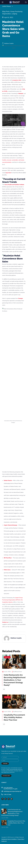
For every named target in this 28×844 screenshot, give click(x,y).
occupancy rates (16, 80)
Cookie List (4, 841)
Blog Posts (7, 657)
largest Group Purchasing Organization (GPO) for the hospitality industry (12, 600)
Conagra (20, 298)
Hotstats (20, 93)
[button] (26, 2)
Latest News (6, 6)
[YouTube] (12, 799)
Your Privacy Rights (6, 775)
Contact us (5, 622)
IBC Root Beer (8, 558)
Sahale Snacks (8, 480)
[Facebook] (2, 799)
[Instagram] (9, 799)
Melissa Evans (18, 671)
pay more (8, 173)
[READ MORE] (3, 689)
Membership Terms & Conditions (9, 839)
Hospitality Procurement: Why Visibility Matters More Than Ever (14, 717)
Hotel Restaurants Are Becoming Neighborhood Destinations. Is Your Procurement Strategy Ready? (14, 680)
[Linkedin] (5, 799)
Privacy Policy (21, 839)
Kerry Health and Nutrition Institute (14, 184)
